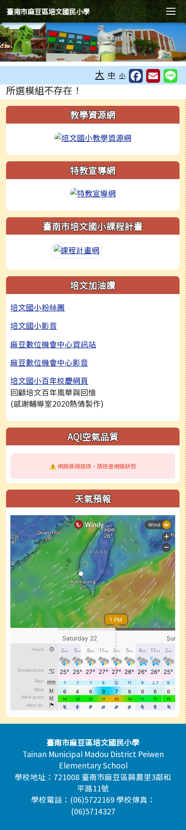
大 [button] (99, 74)
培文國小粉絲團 (37, 307)
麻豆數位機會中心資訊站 (53, 344)
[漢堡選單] (171, 11)
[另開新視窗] (93, 136)
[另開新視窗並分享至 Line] (170, 76)
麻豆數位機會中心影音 (49, 362)
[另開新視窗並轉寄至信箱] (153, 76)
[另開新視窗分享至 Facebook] (136, 76)
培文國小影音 (33, 325)
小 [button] (122, 75)
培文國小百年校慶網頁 (49, 380)
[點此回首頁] (93, 42)
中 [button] (111, 74)
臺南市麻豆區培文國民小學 (48, 11)
